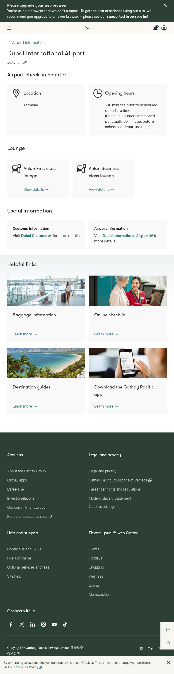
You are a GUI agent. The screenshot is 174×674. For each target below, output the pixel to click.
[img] (165, 5)
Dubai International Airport (126, 235)
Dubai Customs (34, 235)
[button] (25, 334)
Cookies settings (102, 507)
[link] (36, 189)
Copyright (14, 648)
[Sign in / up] (164, 28)
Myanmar (155, 647)
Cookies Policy (26, 667)
